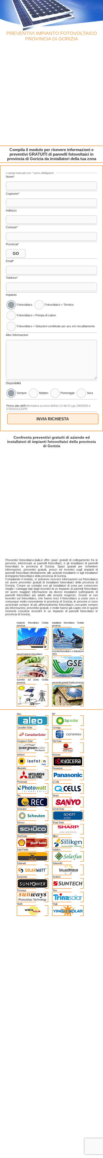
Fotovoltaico (24, 304)
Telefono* (12, 277)
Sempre (21, 393)
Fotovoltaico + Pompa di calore (36, 315)
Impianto (11, 294)
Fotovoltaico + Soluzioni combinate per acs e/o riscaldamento (55, 326)
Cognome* (12, 193)
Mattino (43, 393)
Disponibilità (13, 383)
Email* (10, 261)
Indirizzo (11, 210)
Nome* (10, 176)
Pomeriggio (67, 393)
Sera (89, 393)
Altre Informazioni (17, 335)
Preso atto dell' (48, 407)
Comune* (12, 227)
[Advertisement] (51, 94)
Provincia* (12, 244)
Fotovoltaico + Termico (59, 304)
